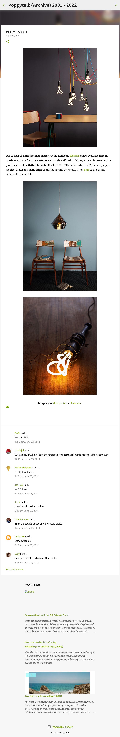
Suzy (17, 553)
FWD (17, 433)
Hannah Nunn (22, 519)
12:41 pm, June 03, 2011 (27, 459)
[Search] (81, 5)
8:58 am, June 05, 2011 (27, 562)
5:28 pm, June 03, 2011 (27, 510)
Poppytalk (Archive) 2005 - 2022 (42, 5)
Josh (17, 502)
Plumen (74, 155)
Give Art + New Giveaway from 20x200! (43, 696)
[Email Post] (7, 408)
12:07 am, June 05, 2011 (27, 528)
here (86, 169)
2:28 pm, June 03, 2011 (27, 493)
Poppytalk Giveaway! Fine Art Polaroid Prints (46, 615)
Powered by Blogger (62, 727)
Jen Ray (19, 485)
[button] (7, 42)
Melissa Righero (23, 467)
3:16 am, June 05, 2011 (27, 545)
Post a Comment (15, 569)
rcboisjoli (19, 450)
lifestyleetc (58, 403)
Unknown (20, 536)
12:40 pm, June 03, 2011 (27, 442)
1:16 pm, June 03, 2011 (27, 476)
